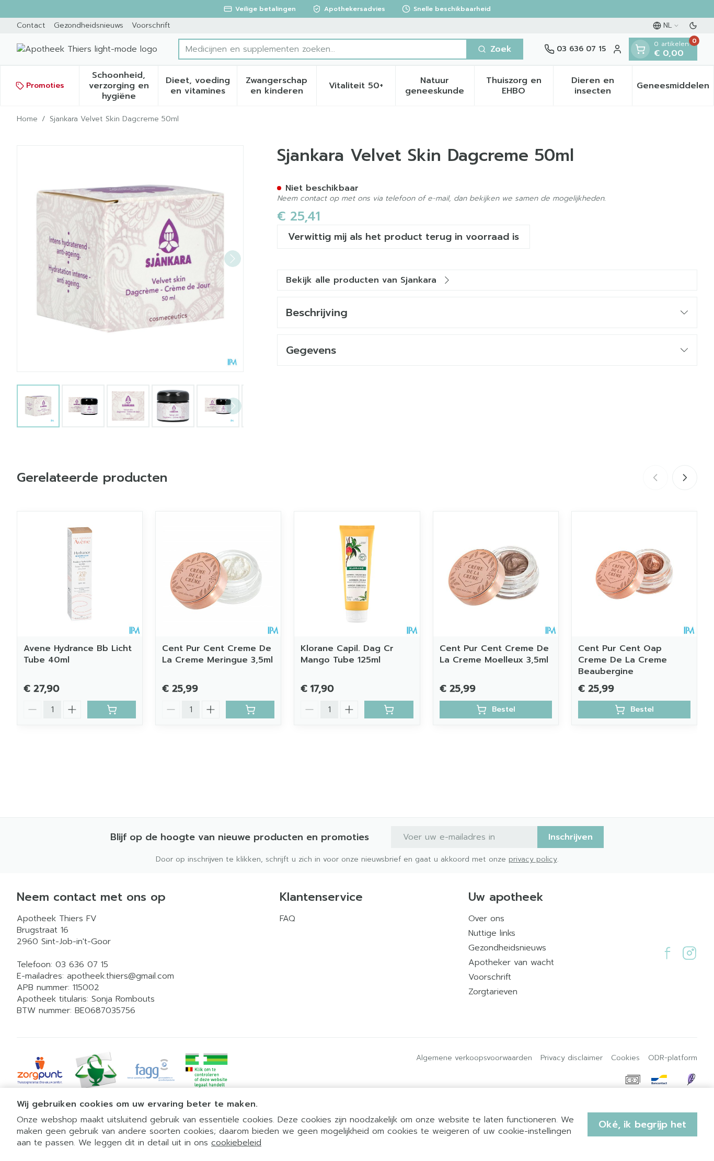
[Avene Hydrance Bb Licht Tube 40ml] (79, 574)
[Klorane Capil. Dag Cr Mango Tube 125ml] (356, 574)
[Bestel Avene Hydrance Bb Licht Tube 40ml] (111, 709)
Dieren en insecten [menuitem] (601, 85)
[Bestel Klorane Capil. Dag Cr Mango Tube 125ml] (388, 709)
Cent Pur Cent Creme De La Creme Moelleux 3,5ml (494, 654)
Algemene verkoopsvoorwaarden (474, 1058)
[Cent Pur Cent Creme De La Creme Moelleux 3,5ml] (495, 574)
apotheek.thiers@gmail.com (120, 976)
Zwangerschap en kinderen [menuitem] (281, 85)
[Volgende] (232, 258)
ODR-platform (672, 1058)
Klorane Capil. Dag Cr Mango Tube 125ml (347, 654)
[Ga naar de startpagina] (87, 49)
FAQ (287, 918)
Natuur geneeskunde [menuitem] (439, 85)
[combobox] (322, 49)
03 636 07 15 (81, 964)
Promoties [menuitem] (45, 85)
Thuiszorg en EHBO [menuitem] (519, 85)
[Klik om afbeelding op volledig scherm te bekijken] (130, 258)
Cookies (625, 1058)
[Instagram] (689, 953)
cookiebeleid (236, 1142)
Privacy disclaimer (571, 1058)
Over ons (486, 918)
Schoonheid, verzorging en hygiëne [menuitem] (123, 85)
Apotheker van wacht (511, 962)
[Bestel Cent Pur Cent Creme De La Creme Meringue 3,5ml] (250, 709)
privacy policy (533, 859)
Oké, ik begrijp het (642, 1124)
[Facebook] (667, 953)
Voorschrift (151, 25)
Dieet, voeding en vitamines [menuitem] (201, 85)
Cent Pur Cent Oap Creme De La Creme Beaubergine (622, 660)
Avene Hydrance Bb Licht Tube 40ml (78, 654)
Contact (31, 25)
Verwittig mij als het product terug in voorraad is (403, 236)
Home (27, 119)
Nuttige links (491, 933)
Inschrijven (570, 837)
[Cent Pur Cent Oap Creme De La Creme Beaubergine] (634, 574)
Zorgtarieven (492, 991)
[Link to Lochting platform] (691, 1079)
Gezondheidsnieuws (88, 25)
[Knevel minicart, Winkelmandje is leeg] (640, 49)
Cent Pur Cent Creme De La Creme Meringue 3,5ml (217, 654)
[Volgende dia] (684, 477)
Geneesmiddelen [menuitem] (675, 88)
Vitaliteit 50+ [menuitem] (362, 88)
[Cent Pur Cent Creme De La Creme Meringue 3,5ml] (218, 574)
